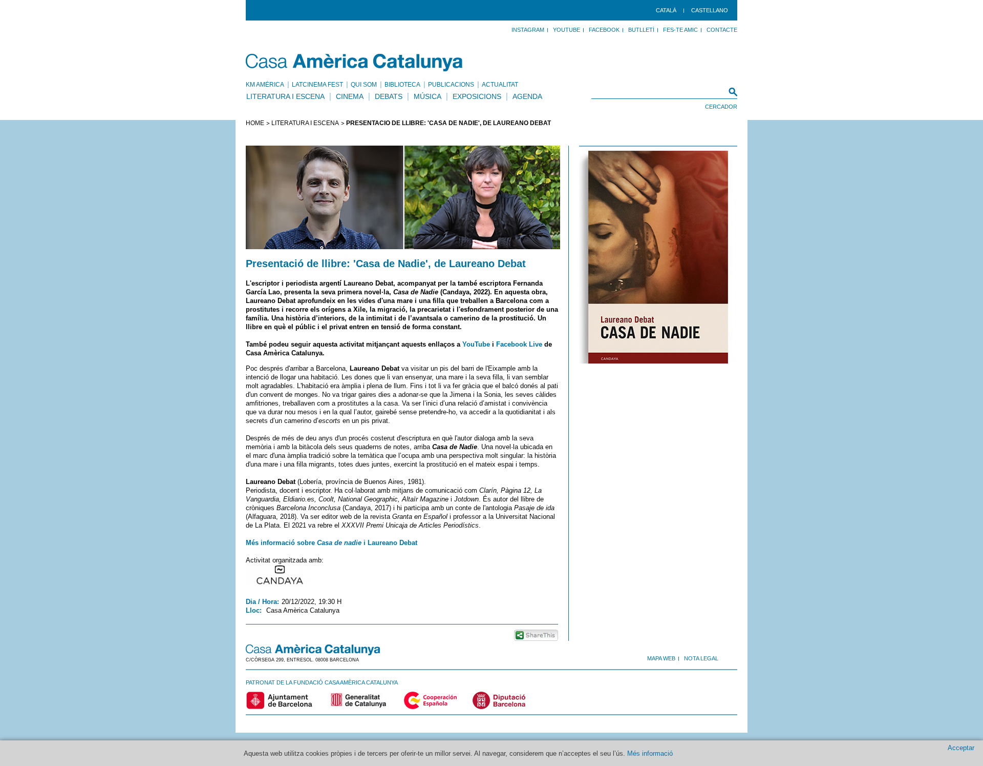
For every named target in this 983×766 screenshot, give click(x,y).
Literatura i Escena (285, 96)
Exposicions (477, 96)
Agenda (527, 96)
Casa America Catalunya (354, 62)
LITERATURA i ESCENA (305, 123)
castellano (709, 10)
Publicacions (451, 84)
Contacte (722, 30)
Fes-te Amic (680, 30)
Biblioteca (402, 84)
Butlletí (641, 30)
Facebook (604, 30)
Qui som (364, 84)
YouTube (566, 30)
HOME (255, 123)
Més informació (650, 753)
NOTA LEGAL (701, 658)
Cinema (350, 96)
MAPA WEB (661, 658)
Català (666, 10)
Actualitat (500, 84)
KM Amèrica (265, 84)
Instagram (527, 30)
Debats (388, 96)
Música (427, 96)
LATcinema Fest (317, 84)
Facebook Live (519, 344)
